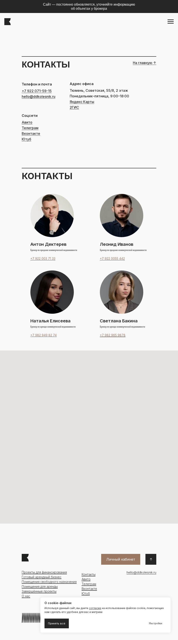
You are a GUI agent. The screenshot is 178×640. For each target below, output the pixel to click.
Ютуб (26, 139)
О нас (26, 596)
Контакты (89, 574)
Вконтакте (31, 133)
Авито (27, 122)
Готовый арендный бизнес (41, 577)
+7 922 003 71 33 (42, 258)
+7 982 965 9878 (112, 335)
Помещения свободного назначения (49, 582)
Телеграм (30, 128)
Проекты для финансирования (44, 572)
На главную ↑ (144, 63)
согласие (95, 608)
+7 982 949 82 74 (43, 335)
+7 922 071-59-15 (37, 91)
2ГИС (74, 107)
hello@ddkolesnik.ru (38, 96)
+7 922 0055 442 (112, 258)
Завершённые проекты (39, 591)
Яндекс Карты (82, 102)
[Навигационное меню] (171, 21)
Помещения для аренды (40, 586)
